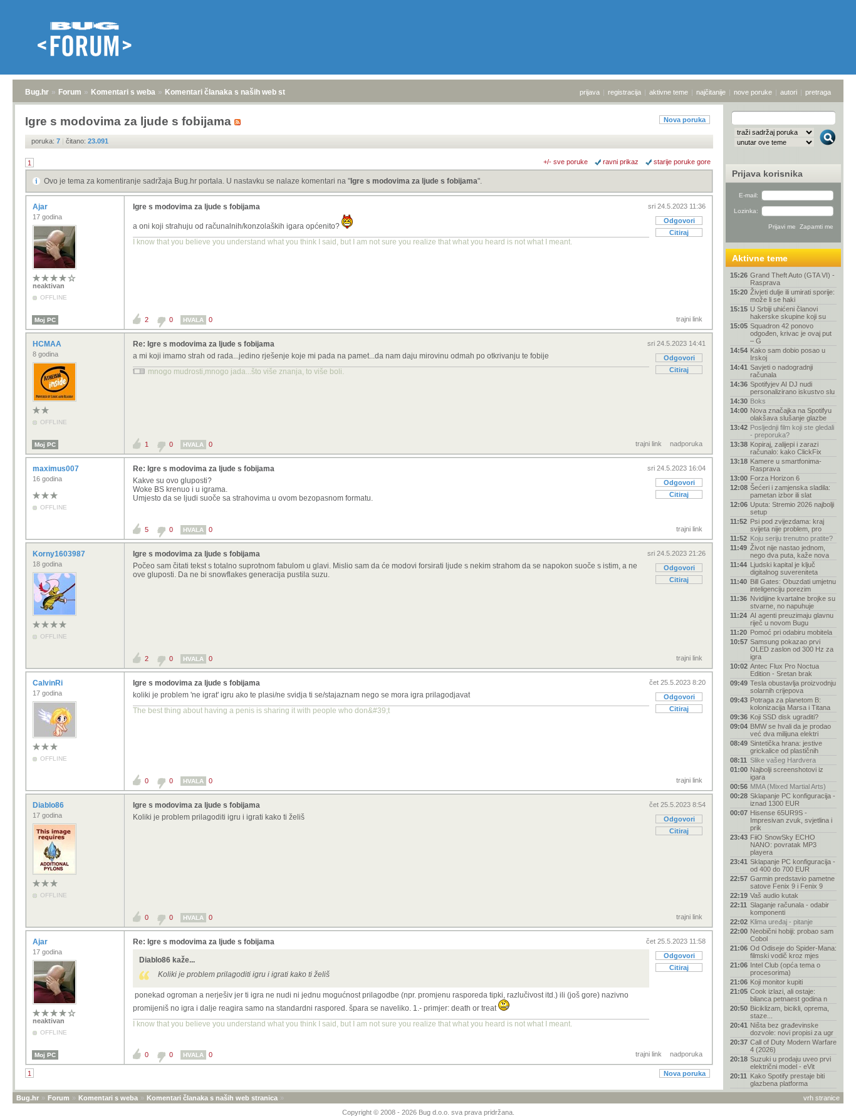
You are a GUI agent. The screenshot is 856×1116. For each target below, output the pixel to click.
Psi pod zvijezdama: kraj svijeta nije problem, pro (787, 525)
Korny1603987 (60, 554)
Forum (69, 92)
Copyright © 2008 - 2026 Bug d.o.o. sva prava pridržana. (428, 1112)
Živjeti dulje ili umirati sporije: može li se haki (792, 295)
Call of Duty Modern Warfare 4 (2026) (793, 1045)
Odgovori (679, 220)
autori (788, 92)
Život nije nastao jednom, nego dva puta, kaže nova (789, 551)
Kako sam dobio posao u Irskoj (787, 354)
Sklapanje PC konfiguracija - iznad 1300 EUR (792, 799)
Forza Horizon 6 (775, 478)
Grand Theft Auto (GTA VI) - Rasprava (792, 278)
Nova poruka (685, 119)
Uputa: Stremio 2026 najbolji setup (792, 508)
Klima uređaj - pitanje (781, 922)
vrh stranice (821, 1098)
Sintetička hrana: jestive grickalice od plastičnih (786, 746)
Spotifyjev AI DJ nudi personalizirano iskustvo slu (792, 387)
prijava (590, 92)
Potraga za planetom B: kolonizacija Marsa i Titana (790, 703)
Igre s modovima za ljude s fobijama (414, 181)
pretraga (818, 92)
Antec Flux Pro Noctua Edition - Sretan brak (784, 669)
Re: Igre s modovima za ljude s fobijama (203, 344)
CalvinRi (49, 683)
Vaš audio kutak (774, 895)
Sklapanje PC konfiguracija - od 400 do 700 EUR (792, 865)
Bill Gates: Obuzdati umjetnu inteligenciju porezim (793, 585)
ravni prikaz (621, 161)
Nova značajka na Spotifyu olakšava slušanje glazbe (791, 414)
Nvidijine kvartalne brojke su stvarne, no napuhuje (792, 602)
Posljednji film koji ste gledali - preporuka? (792, 431)
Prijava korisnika (767, 174)
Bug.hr (37, 92)
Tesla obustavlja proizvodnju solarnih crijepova (793, 686)
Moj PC (45, 319)
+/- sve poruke (565, 161)
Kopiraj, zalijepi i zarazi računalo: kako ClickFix (786, 448)
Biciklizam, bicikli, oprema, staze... (789, 1012)
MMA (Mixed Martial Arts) (788, 786)
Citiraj (679, 232)
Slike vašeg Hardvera (783, 760)
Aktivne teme (760, 258)
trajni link (689, 319)
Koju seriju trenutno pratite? (791, 538)
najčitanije (711, 92)
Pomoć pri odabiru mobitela (791, 632)
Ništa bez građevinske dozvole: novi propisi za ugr (791, 1028)
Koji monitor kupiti (776, 982)
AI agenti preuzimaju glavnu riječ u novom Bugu (791, 619)
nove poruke (753, 92)
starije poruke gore (682, 161)
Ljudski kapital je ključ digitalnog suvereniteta (784, 568)
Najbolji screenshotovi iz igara (786, 773)
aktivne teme (668, 92)
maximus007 (57, 468)
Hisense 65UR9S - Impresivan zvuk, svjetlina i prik (791, 820)
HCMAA (48, 344)
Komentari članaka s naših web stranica (236, 92)
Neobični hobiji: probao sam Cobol (791, 934)
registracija (624, 92)
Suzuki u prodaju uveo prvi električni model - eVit (790, 1062)
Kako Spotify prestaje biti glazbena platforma (787, 1079)
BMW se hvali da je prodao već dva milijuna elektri (790, 730)
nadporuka (686, 443)
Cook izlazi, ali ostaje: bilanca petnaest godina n (788, 995)
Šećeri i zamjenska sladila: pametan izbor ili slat (790, 491)
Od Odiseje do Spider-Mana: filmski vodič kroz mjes (793, 951)
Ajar (41, 206)
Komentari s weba (123, 92)
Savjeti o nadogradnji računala (781, 370)
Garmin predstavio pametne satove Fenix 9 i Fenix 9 (792, 882)
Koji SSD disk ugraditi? (784, 717)
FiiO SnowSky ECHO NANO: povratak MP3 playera (783, 844)
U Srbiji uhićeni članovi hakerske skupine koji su (788, 312)
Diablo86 (49, 805)
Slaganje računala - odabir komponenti (789, 908)
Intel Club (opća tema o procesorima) (785, 968)
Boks (758, 401)
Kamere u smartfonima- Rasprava (786, 464)
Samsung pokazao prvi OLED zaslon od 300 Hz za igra (791, 649)
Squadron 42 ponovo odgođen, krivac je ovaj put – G (791, 333)
